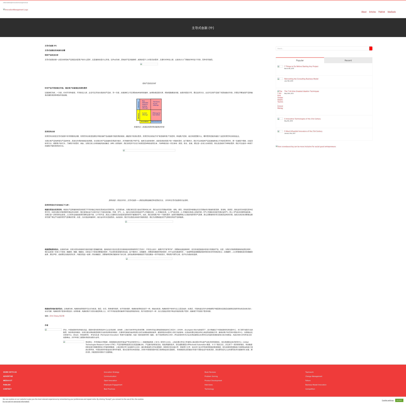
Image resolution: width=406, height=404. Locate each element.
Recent (348, 60)
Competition (310, 389)
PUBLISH (6, 385)
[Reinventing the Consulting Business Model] (280, 79)
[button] (399, 11)
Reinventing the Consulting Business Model (301, 79)
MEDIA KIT (7, 380)
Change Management (313, 376)
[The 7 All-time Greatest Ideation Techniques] (280, 91)
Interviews (209, 385)
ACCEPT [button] (399, 400)
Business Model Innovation (315, 385)
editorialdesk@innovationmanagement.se (15, 2)
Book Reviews (210, 372)
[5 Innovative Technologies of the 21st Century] (280, 119)
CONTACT (7, 389)
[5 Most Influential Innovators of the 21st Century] (280, 131)
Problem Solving (211, 376)
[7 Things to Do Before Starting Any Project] (280, 66)
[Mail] (287, 158)
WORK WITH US (10, 372)
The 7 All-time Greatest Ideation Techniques (301, 91)
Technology (209, 389)
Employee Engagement (113, 385)
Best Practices (109, 389)
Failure (308, 380)
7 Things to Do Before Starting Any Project (301, 66)
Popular (300, 60)
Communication (110, 376)
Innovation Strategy (111, 372)
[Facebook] (280, 158)
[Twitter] (276, 158)
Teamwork (309, 372)
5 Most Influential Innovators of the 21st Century (303, 131)
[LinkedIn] (283, 158)
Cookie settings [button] (388, 400)
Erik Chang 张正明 (57, 316)
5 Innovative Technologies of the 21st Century (302, 119)
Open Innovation (110, 380)
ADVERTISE (8, 376)
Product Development (213, 380)
